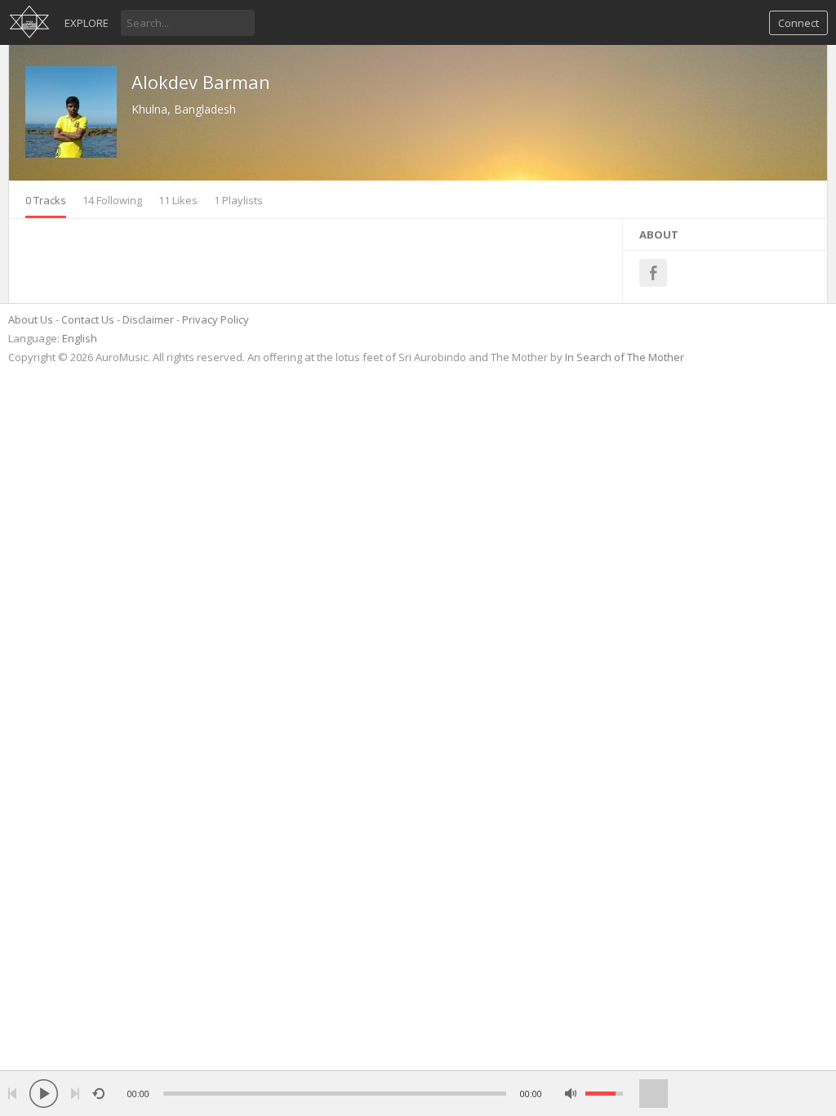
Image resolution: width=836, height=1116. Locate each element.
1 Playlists (238, 200)
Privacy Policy (215, 319)
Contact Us (87, 319)
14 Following (112, 200)
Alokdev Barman (200, 81)
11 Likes (178, 200)
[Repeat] (98, 1093)
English (79, 338)
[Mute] (571, 1093)
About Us (30, 319)
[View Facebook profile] (653, 273)
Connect (798, 23)
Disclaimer (148, 319)
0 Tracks (45, 200)
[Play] (43, 1093)
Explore (86, 23)
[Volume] (604, 1093)
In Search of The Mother (624, 357)
